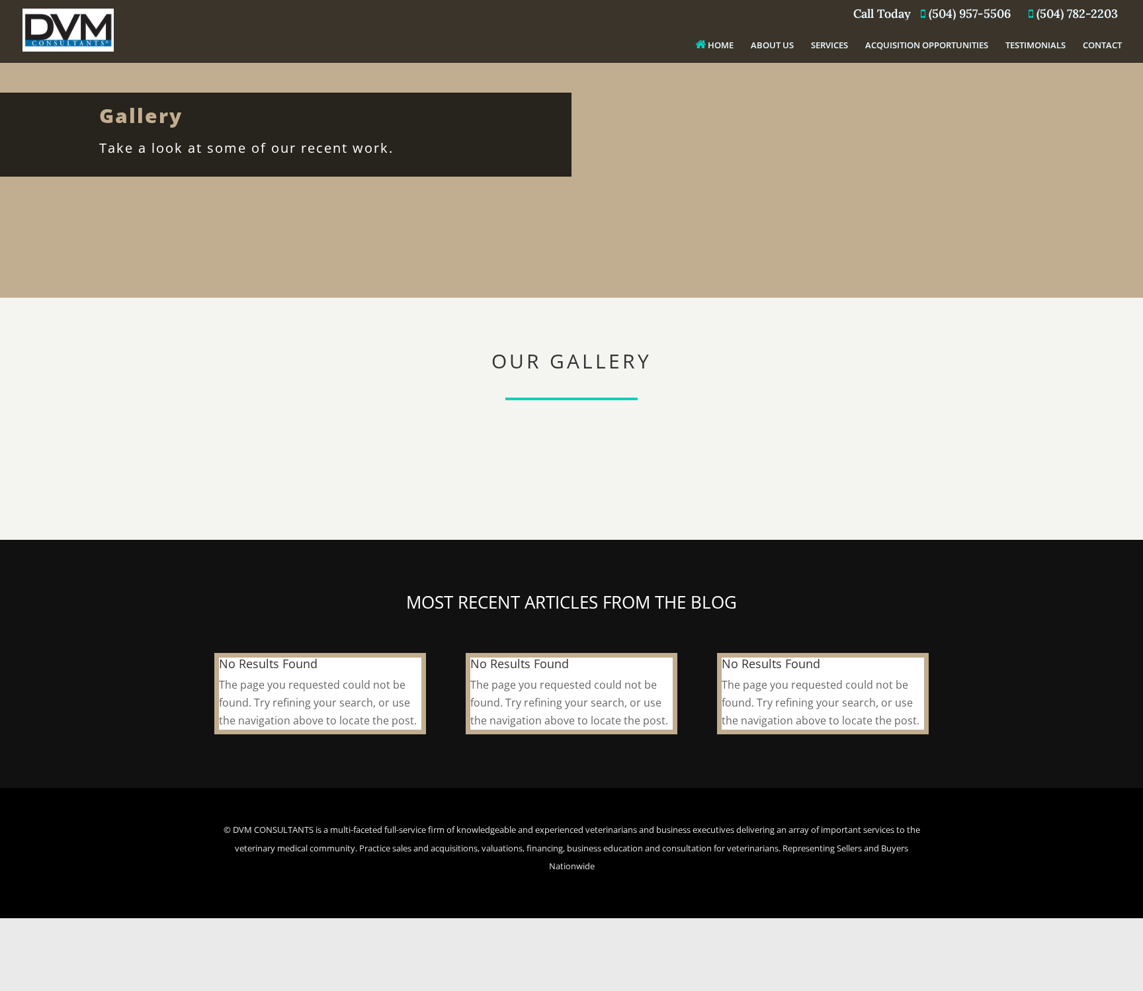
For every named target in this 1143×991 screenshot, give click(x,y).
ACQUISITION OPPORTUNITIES (926, 45)
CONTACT (1102, 45)
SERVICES (829, 45)
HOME (720, 45)
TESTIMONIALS (1035, 45)
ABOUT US (772, 45)
